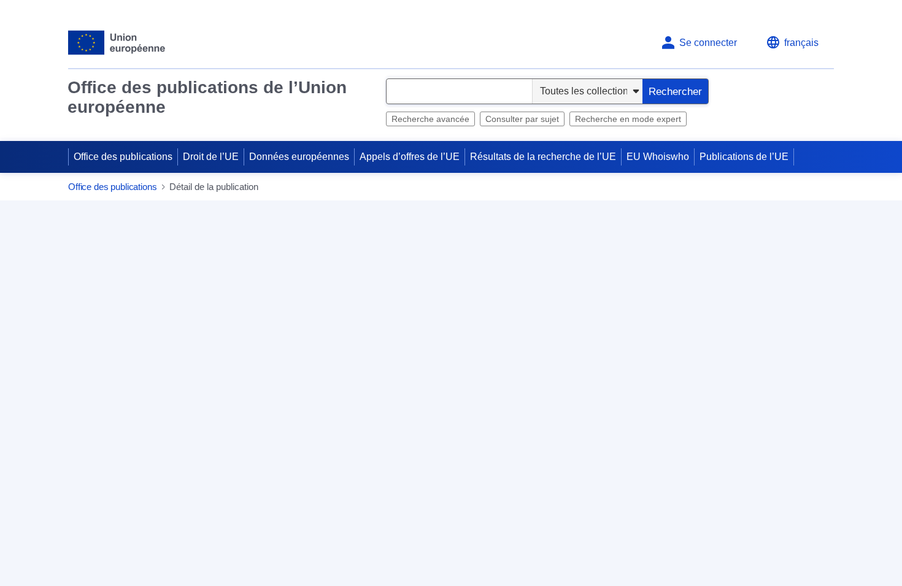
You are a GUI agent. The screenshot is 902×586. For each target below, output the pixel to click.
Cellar (611, 500)
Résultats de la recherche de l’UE (543, 156)
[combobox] (459, 91)
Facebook (431, 479)
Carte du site (356, 410)
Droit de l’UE (211, 156)
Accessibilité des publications (662, 479)
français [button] (801, 42)
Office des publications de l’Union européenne (207, 97)
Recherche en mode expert (628, 119)
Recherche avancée (430, 119)
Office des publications (123, 156)
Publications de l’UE (744, 156)
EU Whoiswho (657, 156)
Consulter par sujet (522, 119)
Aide (813, 187)
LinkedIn (361, 479)
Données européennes (299, 156)
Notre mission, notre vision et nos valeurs (687, 389)
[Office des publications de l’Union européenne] (117, 42)
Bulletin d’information (644, 410)
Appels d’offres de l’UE (410, 156)
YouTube (502, 479)
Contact (345, 389)
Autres (357, 502)
